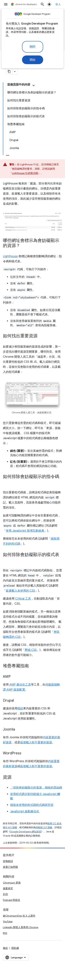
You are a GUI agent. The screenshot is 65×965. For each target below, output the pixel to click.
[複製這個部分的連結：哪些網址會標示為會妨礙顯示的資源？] (23, 246)
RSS (5, 933)
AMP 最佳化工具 (20, 684)
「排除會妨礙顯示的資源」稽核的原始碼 (36, 787)
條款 (5, 948)
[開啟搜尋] (42, 4)
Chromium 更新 (12, 882)
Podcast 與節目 (11, 900)
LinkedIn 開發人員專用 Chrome (20, 927)
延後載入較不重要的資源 (36, 742)
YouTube (7, 921)
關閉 (33, 47)
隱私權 (15, 948)
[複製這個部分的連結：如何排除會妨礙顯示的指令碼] (6, 482)
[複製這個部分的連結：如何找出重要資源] (41, 336)
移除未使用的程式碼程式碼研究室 (31, 805)
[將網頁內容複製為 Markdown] (9, 71)
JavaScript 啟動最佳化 (24, 811)
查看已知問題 (10, 867)
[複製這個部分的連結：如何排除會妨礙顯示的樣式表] (6, 560)
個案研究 (8, 888)
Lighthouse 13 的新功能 (25, 173)
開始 (33, 60)
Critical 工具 (23, 598)
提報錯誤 (8, 861)
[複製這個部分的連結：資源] (15, 777)
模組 (20, 708)
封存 (5, 894)
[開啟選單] (5, 4)
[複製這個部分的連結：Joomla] (18, 729)
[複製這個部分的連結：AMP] (14, 677)
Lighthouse (10, 256)
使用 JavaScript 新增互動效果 (25, 531)
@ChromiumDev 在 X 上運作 (19, 915)
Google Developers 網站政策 (25, 831)
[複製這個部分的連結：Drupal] (17, 701)
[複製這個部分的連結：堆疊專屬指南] (32, 666)
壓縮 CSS (31, 650)
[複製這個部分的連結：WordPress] (25, 753)
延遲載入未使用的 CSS (20, 591)
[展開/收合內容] (33, 85)
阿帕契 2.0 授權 (44, 827)
